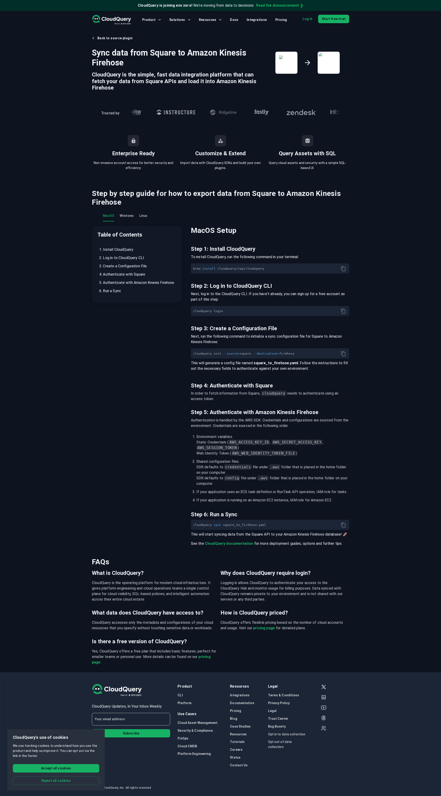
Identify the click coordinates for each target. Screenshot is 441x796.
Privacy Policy (279, 703)
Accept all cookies (56, 768)
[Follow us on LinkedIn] (323, 698)
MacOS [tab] (108, 215)
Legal (272, 711)
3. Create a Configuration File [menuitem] (123, 266)
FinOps (183, 738)
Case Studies (240, 726)
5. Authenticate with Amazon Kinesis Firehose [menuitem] (136, 282)
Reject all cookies (56, 780)
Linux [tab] (143, 215)
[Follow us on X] (323, 687)
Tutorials (237, 742)
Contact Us (239, 765)
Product (148, 20)
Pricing (281, 20)
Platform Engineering (194, 754)
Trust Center (278, 718)
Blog (233, 718)
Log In (307, 19)
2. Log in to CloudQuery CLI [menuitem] (121, 258)
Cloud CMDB (187, 746)
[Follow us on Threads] (323, 718)
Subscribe (131, 733)
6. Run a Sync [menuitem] (110, 291)
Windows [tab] (127, 215)
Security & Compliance (195, 730)
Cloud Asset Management (198, 723)
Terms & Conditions (283, 695)
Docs (234, 20)
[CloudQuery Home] (111, 20)
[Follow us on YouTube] (323, 708)
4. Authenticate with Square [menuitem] (122, 274)
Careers (236, 749)
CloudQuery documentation (229, 543)
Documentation (242, 703)
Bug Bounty (277, 726)
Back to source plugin (115, 38)
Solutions (177, 20)
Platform (185, 703)
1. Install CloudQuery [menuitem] (116, 249)
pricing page (264, 628)
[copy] (343, 268)
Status (235, 757)
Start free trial (333, 19)
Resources (207, 20)
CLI (180, 695)
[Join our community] (323, 729)
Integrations (257, 20)
